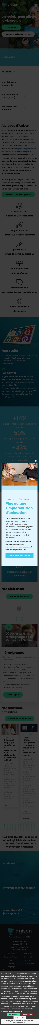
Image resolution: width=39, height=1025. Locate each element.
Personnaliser (19, 1017)
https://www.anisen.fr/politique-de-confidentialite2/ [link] (20, 1021)
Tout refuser (27, 1014)
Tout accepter (13, 1014)
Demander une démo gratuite (19, 555)
